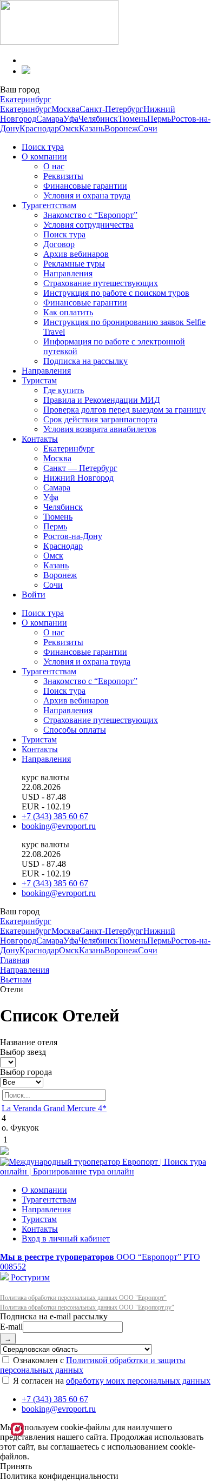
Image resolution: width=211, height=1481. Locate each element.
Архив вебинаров (76, 253)
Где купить (63, 390)
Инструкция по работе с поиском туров (116, 292)
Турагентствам (49, 205)
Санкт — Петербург (80, 468)
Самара (49, 118)
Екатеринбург (25, 99)
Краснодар (39, 128)
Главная (14, 960)
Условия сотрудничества (88, 224)
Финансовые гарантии (85, 185)
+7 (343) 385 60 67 (55, 816)
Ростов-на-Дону (72, 536)
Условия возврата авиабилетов (99, 429)
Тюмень (132, 118)
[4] (8, 1061)
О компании (44, 156)
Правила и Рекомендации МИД (101, 399)
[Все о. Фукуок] (21, 1081)
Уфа (70, 118)
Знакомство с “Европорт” (90, 215)
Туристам (39, 380)
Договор (59, 244)
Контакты (40, 438)
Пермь (159, 118)
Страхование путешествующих (100, 283)
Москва (65, 109)
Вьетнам (15, 979)
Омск (69, 128)
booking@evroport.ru (59, 826)
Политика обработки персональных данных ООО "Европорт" (83, 1297)
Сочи (147, 128)
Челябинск (98, 118)
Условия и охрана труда (86, 195)
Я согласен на (110, 1380)
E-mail (11, 1326)
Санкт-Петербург (111, 109)
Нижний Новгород (78, 477)
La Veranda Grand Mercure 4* (54, 1108)
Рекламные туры (74, 263)
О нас (53, 166)
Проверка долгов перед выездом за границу (124, 409)
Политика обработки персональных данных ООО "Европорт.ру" (87, 1307)
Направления (68, 273)
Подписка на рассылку (85, 361)
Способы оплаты (74, 729)
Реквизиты (63, 176)
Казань (91, 128)
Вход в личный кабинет (66, 1238)
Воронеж (121, 128)
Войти (33, 594)
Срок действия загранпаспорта (100, 419)
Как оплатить (68, 312)
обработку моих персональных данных (138, 1380)
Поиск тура (43, 146)
